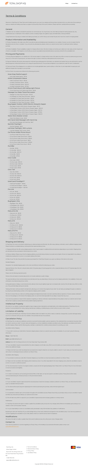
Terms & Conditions (32, 447)
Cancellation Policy (31, 452)
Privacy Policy (30, 450)
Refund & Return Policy (33, 448)
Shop (66, 3)
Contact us (74, 3)
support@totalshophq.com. (12, 426)
